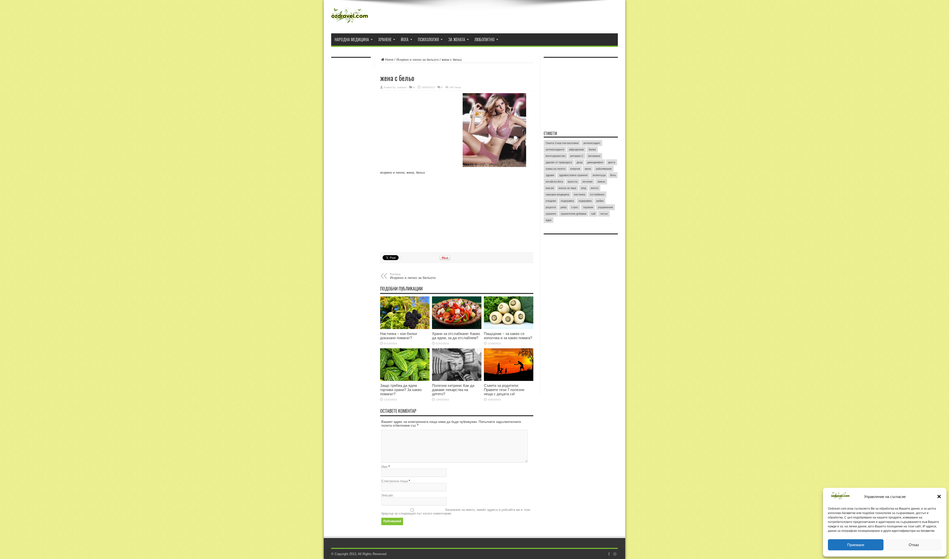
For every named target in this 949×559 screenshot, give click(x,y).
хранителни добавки (573, 213)
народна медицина (557, 194)
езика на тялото (555, 168)
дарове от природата (559, 162)
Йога (405, 39)
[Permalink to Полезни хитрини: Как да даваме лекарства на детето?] (456, 364)
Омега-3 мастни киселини (562, 143)
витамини (594, 155)
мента (594, 187)
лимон (601, 181)
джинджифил (595, 162)
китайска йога (554, 181)
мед (583, 187)
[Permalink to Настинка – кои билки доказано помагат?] (405, 312)
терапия (588, 207)
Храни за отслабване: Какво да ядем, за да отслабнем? (456, 335)
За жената (456, 39)
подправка (567, 200)
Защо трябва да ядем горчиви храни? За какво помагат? (401, 389)
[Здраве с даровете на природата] (349, 17)
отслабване (597, 194)
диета (611, 162)
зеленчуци (598, 175)
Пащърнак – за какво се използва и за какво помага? (508, 335)
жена (588, 168)
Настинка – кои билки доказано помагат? (398, 335)
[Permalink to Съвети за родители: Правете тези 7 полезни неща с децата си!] (508, 364)
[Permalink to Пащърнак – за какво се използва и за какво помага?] (508, 312)
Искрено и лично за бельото (417, 60)
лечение (587, 181)
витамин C (576, 155)
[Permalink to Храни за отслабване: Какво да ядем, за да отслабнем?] (456, 312)
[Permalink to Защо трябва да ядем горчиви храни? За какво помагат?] (405, 364)
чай (593, 213)
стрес (574, 207)
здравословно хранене (573, 175)
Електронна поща (394, 481)
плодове (551, 200)
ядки (548, 220)
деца (579, 162)
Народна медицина (352, 39)
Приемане (855, 545)
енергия (575, 168)
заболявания (604, 168)
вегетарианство (555, 155)
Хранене (384, 39)
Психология (428, 39)
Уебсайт (387, 495)
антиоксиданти (555, 149)
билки (592, 149)
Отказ (914, 545)
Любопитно (484, 39)
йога (613, 175)
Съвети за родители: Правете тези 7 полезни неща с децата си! (504, 389)
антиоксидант (591, 143)
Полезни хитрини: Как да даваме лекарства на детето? (453, 389)
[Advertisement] (417, 125)
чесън (604, 213)
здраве (550, 175)
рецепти (551, 207)
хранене (551, 213)
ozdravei (402, 87)
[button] (939, 496)
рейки (600, 200)
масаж (550, 187)
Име (384, 467)
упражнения (605, 207)
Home (389, 60)
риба (563, 207)
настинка (579, 194)
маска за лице (567, 187)
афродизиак (576, 149)
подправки (585, 200)
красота (573, 181)
